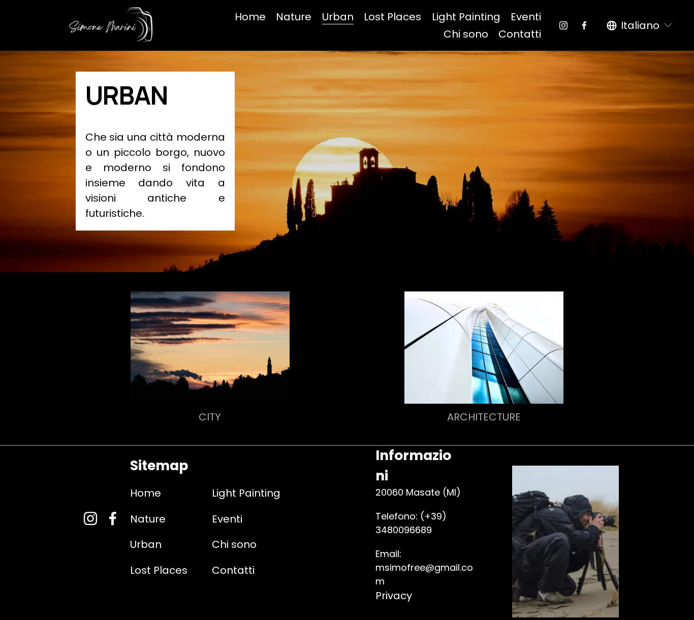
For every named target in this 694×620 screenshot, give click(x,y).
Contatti (519, 34)
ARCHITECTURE (484, 417)
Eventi (526, 17)
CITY (210, 417)
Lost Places (392, 17)
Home (250, 17)
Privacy (393, 596)
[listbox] (640, 25)
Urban (338, 17)
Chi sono (466, 34)
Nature (293, 17)
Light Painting (466, 17)
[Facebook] (584, 25)
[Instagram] (563, 25)
